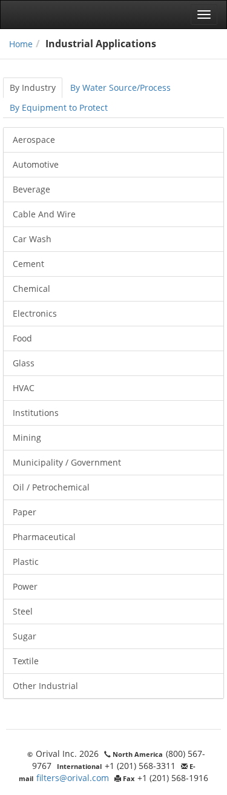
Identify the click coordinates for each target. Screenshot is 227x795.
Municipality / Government (67, 462)
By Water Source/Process (120, 87)
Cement (28, 263)
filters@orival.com (72, 777)
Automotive (36, 164)
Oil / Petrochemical (51, 487)
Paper (24, 512)
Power (25, 586)
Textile (26, 661)
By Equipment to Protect (59, 107)
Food (22, 338)
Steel (23, 611)
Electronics (35, 313)
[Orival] (46, 14)
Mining (27, 437)
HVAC (24, 388)
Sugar (24, 636)
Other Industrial (45, 685)
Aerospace (34, 139)
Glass (24, 363)
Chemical (31, 288)
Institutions (36, 412)
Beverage (31, 189)
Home (21, 44)
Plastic (26, 561)
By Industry (33, 87)
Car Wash (32, 239)
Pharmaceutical (44, 537)
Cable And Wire (44, 214)
